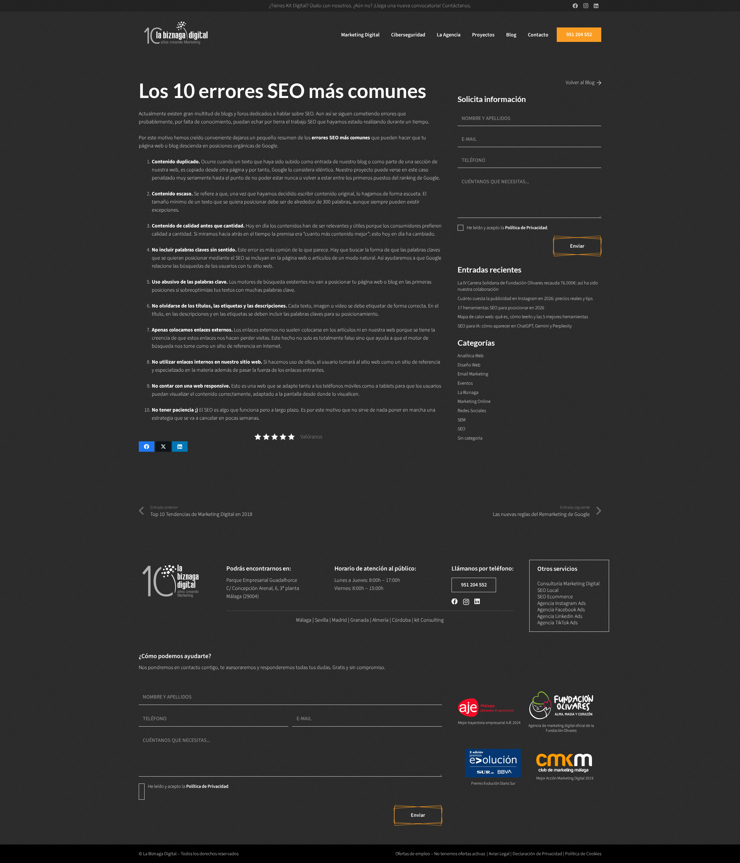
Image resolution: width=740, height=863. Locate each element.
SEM (461, 419)
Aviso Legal (499, 854)
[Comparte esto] (146, 446)
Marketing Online (474, 401)
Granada (359, 620)
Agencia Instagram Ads (561, 603)
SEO (461, 428)
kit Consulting (429, 620)
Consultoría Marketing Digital (568, 583)
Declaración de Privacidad (537, 854)
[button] (384, 35)
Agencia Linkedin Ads (559, 616)
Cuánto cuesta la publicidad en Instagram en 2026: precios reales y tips (525, 298)
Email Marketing (473, 374)
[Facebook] (575, 6)
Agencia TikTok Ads (557, 622)
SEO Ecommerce (555, 596)
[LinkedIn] (596, 6)
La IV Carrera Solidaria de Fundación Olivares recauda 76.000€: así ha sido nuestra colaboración (528, 286)
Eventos (465, 383)
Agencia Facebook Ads (561, 609)
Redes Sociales (472, 410)
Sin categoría (470, 438)
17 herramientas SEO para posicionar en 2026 (501, 307)
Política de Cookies (583, 854)
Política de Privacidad (526, 227)
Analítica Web (471, 355)
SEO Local (547, 590)
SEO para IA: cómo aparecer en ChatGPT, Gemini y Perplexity (515, 326)
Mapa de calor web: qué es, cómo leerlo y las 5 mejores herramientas (523, 316)
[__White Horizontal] (176, 34)
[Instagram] (585, 6)
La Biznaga (468, 392)
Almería (380, 620)
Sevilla (321, 620)
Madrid (339, 620)
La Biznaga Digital (160, 854)
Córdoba (401, 620)
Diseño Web (469, 365)
